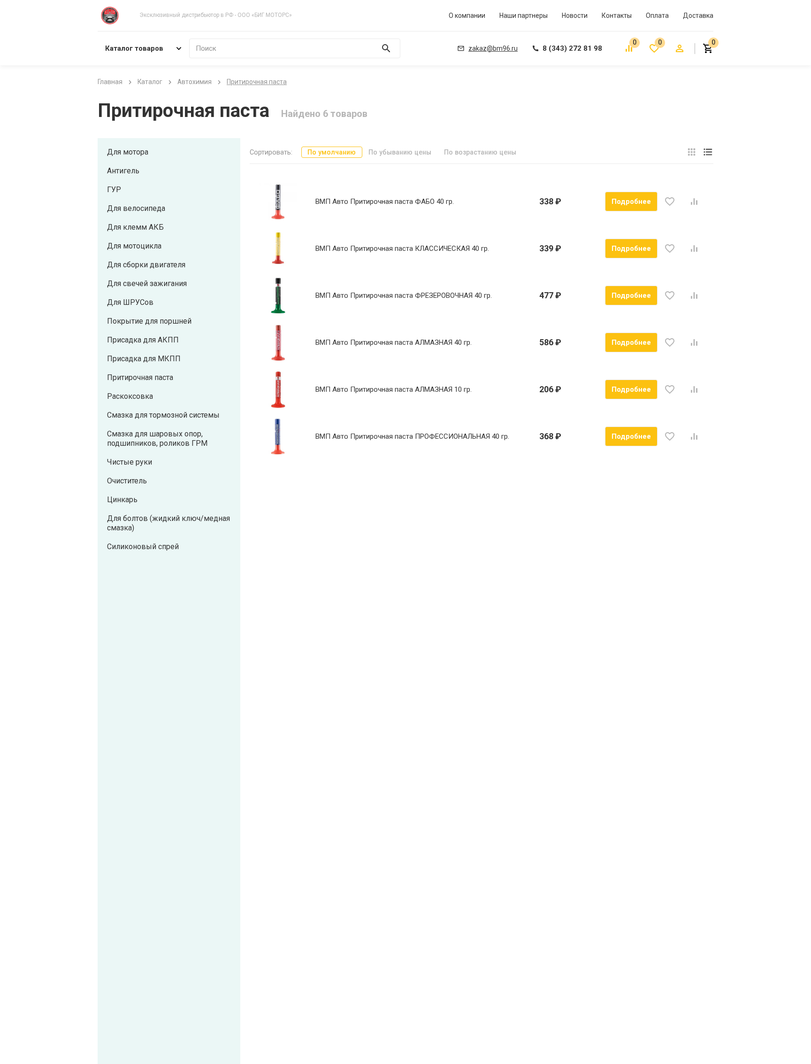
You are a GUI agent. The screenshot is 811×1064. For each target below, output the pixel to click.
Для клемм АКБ (135, 227)
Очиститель (127, 480)
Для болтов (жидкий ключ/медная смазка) (168, 523)
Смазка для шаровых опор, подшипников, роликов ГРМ (157, 438)
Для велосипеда (136, 208)
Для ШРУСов (130, 302)
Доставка (698, 15)
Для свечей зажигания (147, 283)
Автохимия (194, 81)
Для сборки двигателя (146, 264)
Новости (575, 15)
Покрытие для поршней (149, 321)
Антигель (123, 170)
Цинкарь (122, 499)
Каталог (150, 81)
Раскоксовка (130, 396)
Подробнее (631, 201)
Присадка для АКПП (143, 339)
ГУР (114, 189)
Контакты (617, 15)
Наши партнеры (523, 15)
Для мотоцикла (134, 245)
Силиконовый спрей (143, 546)
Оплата (657, 15)
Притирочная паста (140, 377)
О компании (467, 15)
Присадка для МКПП (144, 358)
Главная (110, 81)
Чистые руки (129, 462)
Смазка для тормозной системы (163, 415)
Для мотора (127, 152)
